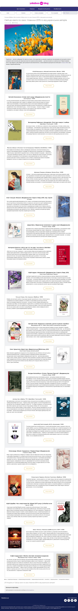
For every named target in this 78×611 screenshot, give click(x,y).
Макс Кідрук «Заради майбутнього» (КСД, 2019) (48, 529)
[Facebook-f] (65, 600)
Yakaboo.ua (5, 598)
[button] (8, 13)
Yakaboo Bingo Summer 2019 (37, 579)
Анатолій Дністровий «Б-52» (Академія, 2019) (49, 424)
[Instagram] (68, 600)
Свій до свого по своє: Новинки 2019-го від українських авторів (36, 17)
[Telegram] (72, 600)
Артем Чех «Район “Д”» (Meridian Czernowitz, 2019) (29, 399)
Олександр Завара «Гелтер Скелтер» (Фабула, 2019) (48, 477)
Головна (6, 17)
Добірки (11, 17)
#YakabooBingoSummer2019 (24, 579)
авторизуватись (30, 590)
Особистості (57, 9)
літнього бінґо (65, 62)
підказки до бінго (54, 579)
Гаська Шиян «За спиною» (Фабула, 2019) (29, 297)
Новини (32, 9)
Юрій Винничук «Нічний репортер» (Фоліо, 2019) (49, 71)
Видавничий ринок (44, 9)
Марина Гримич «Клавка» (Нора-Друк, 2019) (48, 172)
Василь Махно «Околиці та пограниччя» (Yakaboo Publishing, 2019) (29, 148)
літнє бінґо (47, 579)
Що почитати (21, 9)
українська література (12, 579)
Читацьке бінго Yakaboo (64, 579)
